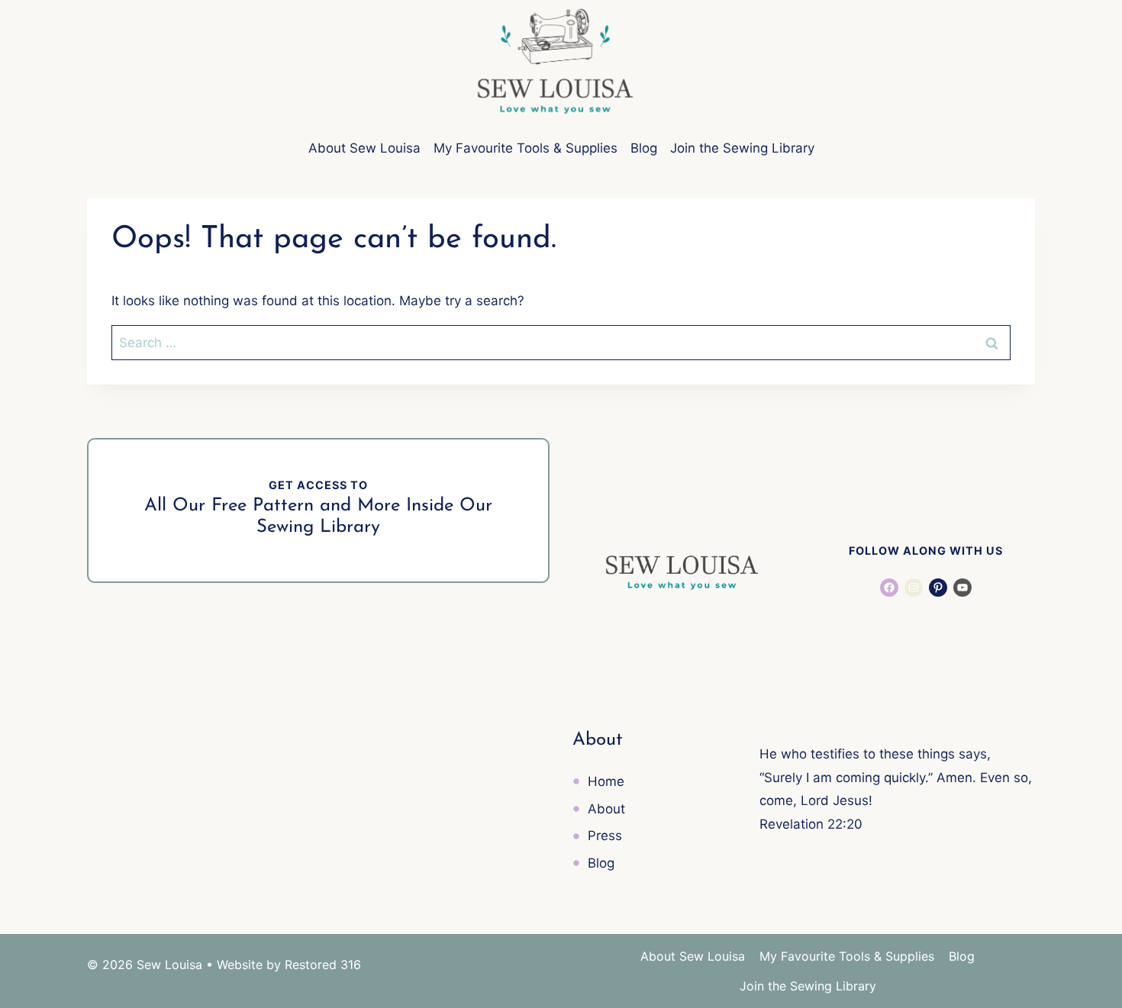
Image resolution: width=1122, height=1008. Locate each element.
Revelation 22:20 (810, 824)
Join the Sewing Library (742, 148)
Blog (643, 148)
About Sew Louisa (364, 148)
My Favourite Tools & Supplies (525, 148)
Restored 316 (323, 964)
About (606, 808)
